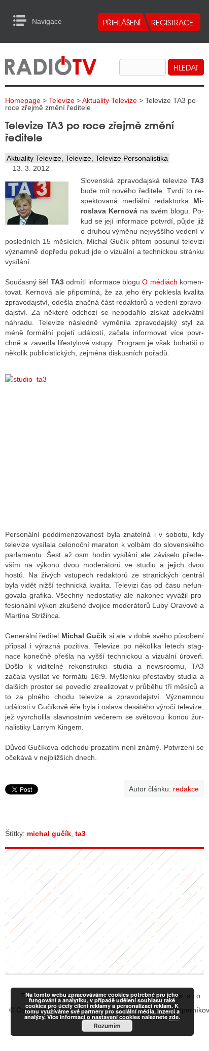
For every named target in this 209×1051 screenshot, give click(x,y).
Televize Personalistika (131, 158)
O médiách (159, 282)
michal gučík (49, 833)
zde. (174, 1017)
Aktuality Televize (109, 100)
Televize (62, 100)
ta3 (80, 833)
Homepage (23, 100)
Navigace (22, 21)
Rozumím (107, 1025)
